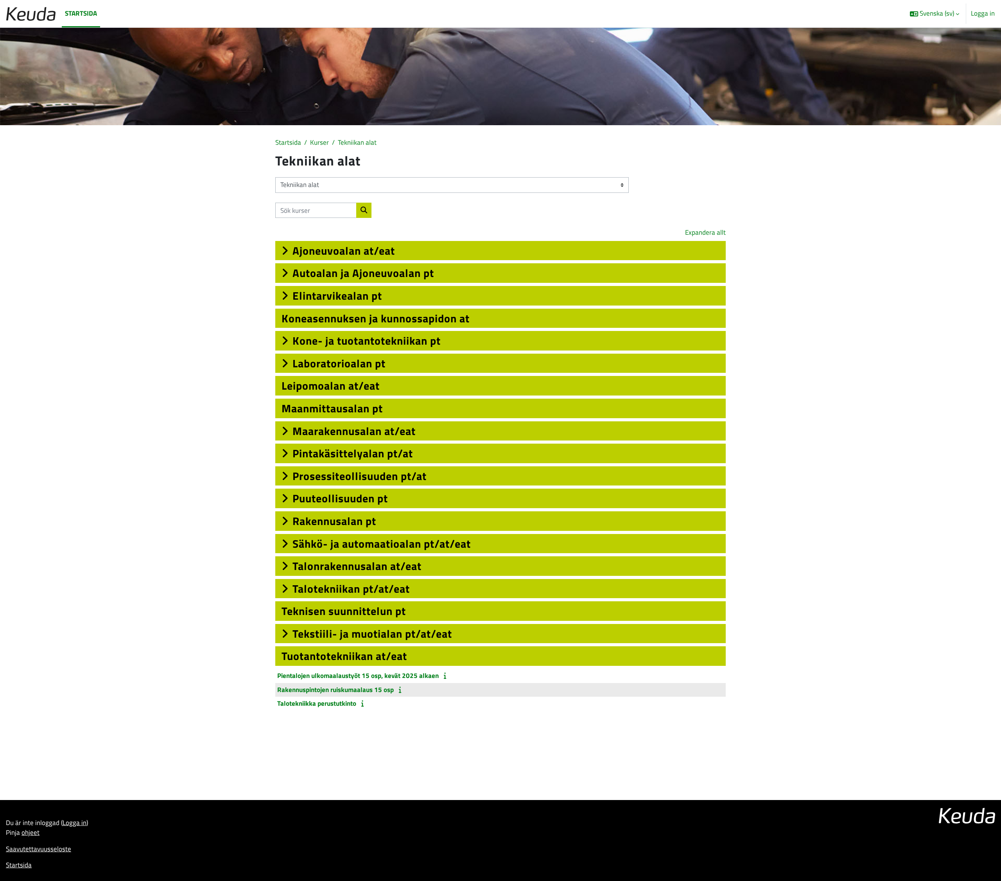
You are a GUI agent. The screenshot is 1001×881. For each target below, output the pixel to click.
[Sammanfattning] (446, 676)
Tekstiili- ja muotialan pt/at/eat (372, 633)
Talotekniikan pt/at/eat (351, 588)
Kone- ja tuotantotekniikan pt (366, 340)
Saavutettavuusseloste (38, 849)
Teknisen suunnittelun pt (344, 610)
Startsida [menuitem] (81, 13)
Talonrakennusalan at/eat (357, 565)
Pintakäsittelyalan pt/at (352, 453)
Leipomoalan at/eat (331, 385)
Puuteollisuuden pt (340, 498)
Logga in (983, 13)
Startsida (288, 142)
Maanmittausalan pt (332, 408)
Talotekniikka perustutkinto (316, 703)
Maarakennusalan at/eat (354, 431)
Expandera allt (705, 232)
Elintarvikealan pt (337, 295)
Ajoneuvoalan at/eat (343, 250)
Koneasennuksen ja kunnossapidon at (376, 318)
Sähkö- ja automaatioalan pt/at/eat (381, 543)
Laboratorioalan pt (339, 363)
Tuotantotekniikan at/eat (344, 655)
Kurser (319, 142)
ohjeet (30, 832)
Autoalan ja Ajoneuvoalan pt (363, 272)
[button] (934, 13)
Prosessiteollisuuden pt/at (359, 475)
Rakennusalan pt (334, 520)
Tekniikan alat (357, 142)
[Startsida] (31, 13)
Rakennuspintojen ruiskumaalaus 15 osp (335, 690)
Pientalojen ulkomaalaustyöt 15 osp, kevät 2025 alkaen (358, 676)
